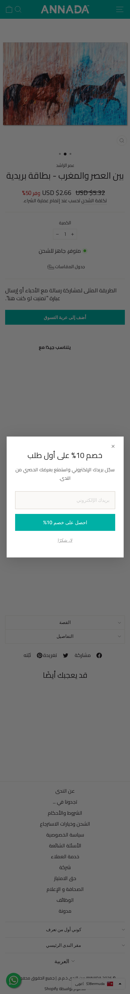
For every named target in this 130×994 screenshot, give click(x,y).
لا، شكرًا (65, 540)
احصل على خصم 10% (65, 522)
